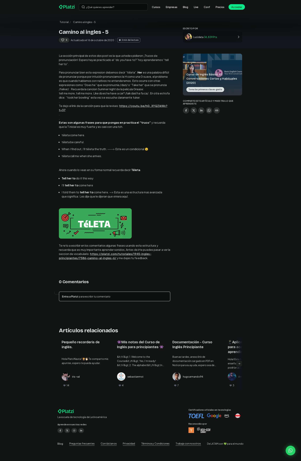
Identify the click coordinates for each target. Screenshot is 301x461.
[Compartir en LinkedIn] (201, 110)
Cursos (156, 7)
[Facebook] (60, 430)
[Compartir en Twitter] (194, 110)
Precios (220, 7)
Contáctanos (109, 443)
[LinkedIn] (81, 430)
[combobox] (113, 6)
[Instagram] (74, 430)
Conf (207, 7)
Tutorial (64, 22)
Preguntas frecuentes (82, 443)
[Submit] (83, 7)
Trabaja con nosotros (188, 443)
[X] (67, 430)
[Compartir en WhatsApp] (209, 110)
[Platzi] (67, 7)
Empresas (171, 7)
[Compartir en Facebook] (186, 110)
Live (196, 7)
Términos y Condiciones (155, 443)
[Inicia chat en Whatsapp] (290, 450)
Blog (185, 7)
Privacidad (129, 443)
